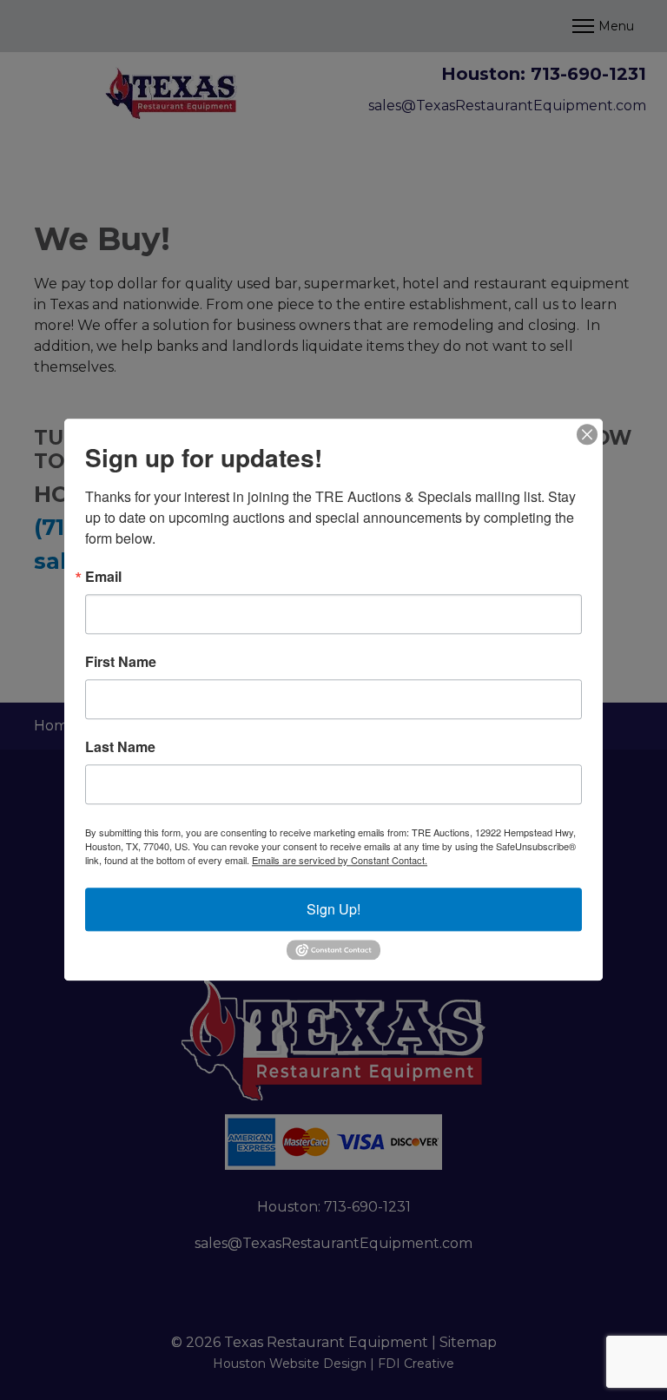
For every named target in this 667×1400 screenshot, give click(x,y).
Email (103, 577)
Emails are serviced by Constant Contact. (339, 860)
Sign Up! (333, 909)
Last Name (120, 747)
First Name (120, 662)
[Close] (587, 434)
